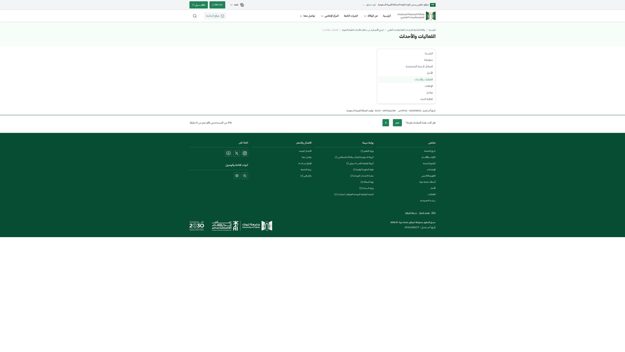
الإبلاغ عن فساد (305, 163)
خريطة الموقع (411, 213)
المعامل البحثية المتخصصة (419, 66)
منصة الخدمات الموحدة (363, 176)
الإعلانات (429, 86)
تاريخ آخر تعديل (429, 110)
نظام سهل (201, 5)
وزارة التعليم (369, 151)
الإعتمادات (431, 169)
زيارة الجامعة (306, 169)
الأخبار (430, 73)
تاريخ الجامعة (430, 151)
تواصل (429, 93)
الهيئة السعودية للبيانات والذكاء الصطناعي (356, 157)
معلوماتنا (428, 60)
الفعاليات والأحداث (424, 79)
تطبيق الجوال (424, 213)
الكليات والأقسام (429, 157)
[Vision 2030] (196, 225)
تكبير (245, 176)
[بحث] (194, 16)
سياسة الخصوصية (428, 200)
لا (385, 123)
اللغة (236, 5)
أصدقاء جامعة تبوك (427, 182)
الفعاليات (432, 194)
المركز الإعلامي (332, 16)
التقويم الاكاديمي (428, 175)
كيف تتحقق (371, 5)
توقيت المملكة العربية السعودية (360, 110)
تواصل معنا (309, 16)
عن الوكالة (373, 16)
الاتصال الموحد (305, 151)
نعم (397, 123)
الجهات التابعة (351, 16)
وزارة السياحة (368, 188)
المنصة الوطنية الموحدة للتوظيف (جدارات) (355, 195)
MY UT (220, 5)
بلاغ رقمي (307, 176)
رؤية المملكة (368, 182)
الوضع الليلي (237, 176)
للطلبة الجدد (426, 99)
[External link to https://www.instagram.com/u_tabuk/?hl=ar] (245, 153)
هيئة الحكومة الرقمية (365, 170)
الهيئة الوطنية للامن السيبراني (361, 164)
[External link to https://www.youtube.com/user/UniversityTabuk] (228, 153)
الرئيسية (387, 16)
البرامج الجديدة (429, 163)
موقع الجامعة (212, 16)
